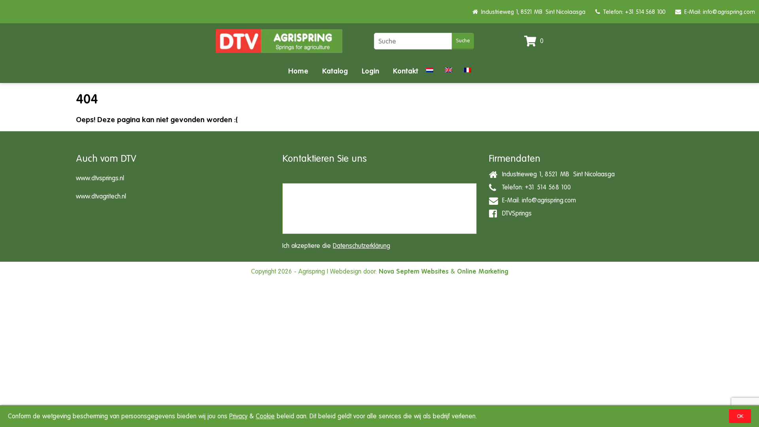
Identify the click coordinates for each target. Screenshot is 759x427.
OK (740, 416)
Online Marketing (482, 271)
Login (370, 71)
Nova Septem (399, 271)
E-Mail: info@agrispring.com (718, 11)
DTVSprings (515, 213)
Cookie (265, 416)
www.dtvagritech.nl (101, 196)
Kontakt (405, 71)
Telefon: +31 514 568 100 (632, 11)
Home (298, 71)
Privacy (238, 416)
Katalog (335, 71)
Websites (435, 271)
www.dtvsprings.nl (100, 178)
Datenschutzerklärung (361, 245)
